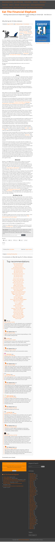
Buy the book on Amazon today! (42, 43)
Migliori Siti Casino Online (18, 300)
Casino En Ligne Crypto (18, 296)
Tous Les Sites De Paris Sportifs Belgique (18, 299)
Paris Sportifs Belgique (18, 298)
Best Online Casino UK (18, 272)
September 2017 (33, 478)
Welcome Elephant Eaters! (7, 2)
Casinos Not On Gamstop (7, 7)
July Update (11, 249)
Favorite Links (5, 4)
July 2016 (31, 496)
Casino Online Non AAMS (18, 314)
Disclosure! (17, 4)
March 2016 (32, 501)
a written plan (9, 190)
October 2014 (32, 522)
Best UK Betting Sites (18, 290)
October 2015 (32, 508)
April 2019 (32, 473)
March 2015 (32, 515)
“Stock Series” (26, 53)
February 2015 (33, 517)
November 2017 (33, 476)
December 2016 (33, 490)
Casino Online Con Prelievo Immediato (35, 7)
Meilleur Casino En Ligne (18, 285)
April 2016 (32, 500)
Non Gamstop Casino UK (18, 286)
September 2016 (33, 494)
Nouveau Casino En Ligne (18, 312)
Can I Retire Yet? (9, 226)
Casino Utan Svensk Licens (18, 263)
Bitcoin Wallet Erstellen (18, 2)
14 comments (26, 24)
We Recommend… (28, 2)
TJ (6, 433)
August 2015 (32, 509)
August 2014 (32, 524)
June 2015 (32, 512)
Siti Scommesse (18, 304)
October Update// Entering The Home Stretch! (12, 483)
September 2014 (33, 523)
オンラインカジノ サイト (18, 277)
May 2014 (32, 528)
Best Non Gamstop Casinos (18, 282)
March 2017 (32, 486)
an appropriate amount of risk (14, 189)
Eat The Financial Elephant (19, 11)
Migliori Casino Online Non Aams (18, 293)
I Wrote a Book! (6, 477)
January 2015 (32, 518)
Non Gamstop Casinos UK (18, 267)
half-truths (27, 134)
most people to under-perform (13, 167)
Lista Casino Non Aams (18, 311)
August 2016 (32, 495)
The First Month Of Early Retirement (10, 479)
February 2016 (33, 503)
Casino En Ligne (18, 307)
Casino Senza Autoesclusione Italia (18, 268)
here (26, 128)
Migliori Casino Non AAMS (18, 317)
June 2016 (32, 497)
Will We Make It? (43, 2)
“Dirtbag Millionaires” (7, 478)
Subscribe (14, 470)
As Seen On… (35, 2)
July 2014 (31, 526)
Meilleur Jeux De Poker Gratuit (18, 316)
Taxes (16, 254)
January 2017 (32, 489)
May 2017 (32, 483)
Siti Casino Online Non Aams (18, 280)
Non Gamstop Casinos (25, 4)
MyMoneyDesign (10, 396)
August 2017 (32, 480)
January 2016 (32, 504)
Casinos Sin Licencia (18, 266)
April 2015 (32, 514)
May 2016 (32, 499)
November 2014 (33, 520)
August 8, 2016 (10, 24)
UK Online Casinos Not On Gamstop (18, 287)
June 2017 (32, 482)
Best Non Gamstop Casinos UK (20, 7)
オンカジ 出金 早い (18, 303)
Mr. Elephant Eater (19, 24)
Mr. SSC (8, 338)
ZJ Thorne (8, 374)
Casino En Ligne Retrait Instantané (38, 4)
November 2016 (33, 491)
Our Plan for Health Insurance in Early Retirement (13, 486)
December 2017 (33, 474)
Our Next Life (9, 412)
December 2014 (33, 519)
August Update (29, 249)
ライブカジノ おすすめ (18, 302)
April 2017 (32, 485)
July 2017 (31, 481)
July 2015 (31, 510)
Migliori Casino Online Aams (18, 294)
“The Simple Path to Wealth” (15, 54)
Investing (9, 254)
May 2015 (32, 513)
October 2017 (32, 477)
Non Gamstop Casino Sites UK (18, 273)
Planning (13, 254)
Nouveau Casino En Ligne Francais (18, 308)
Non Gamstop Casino (18, 264)
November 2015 (33, 506)
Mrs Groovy (8, 354)
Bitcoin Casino (18, 295)
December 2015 (33, 505)
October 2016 (32, 492)
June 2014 (32, 527)
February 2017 (33, 487)
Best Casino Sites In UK (18, 281)
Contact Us (11, 4)
